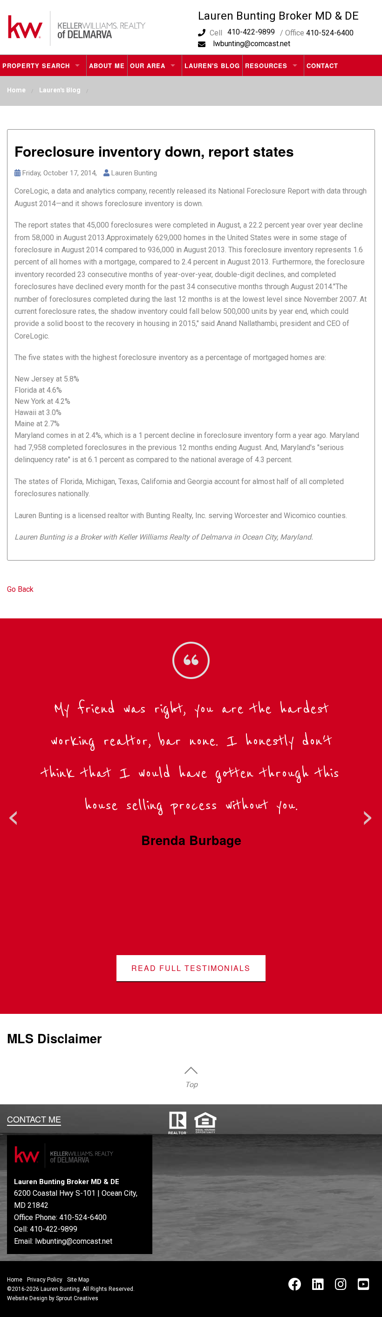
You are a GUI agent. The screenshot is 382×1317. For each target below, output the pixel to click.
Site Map (78, 1279)
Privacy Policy (44, 1279)
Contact (322, 65)
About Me (107, 65)
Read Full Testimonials (191, 968)
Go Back (20, 589)
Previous (14, 815)
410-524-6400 (83, 1217)
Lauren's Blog (212, 65)
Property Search (36, 65)
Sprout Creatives (77, 1298)
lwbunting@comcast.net (251, 43)
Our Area (147, 65)
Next (368, 815)
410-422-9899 (251, 32)
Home (16, 90)
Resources (266, 65)
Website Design (27, 1298)
